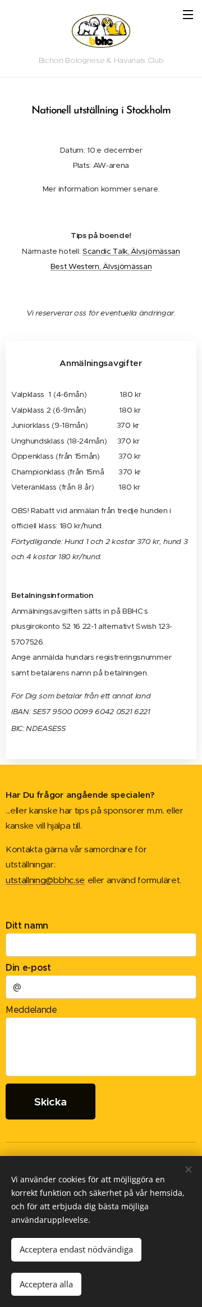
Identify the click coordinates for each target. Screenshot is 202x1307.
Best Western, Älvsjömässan (101, 266)
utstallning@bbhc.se (45, 880)
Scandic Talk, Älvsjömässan (131, 251)
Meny (188, 14)
